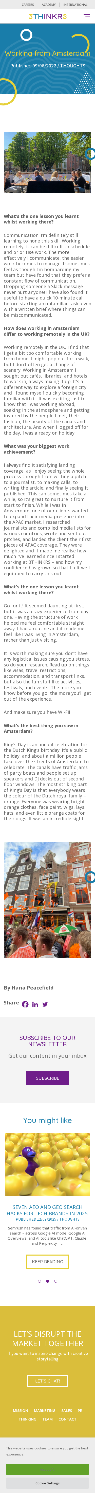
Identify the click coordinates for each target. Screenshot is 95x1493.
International (75, 5)
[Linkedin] (35, 1004)
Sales (66, 1410)
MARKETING (44, 1410)
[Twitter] (45, 1004)
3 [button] (55, 1281)
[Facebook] (25, 1004)
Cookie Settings (47, 1483)
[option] (47, 1201)
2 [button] (47, 1281)
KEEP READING (47, 1261)
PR (80, 1410)
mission (20, 1410)
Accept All (47, 1469)
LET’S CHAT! (47, 1381)
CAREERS (28, 5)
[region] (47, 1465)
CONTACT (68, 1419)
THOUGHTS (72, 65)
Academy (49, 5)
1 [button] (39, 1281)
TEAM (47, 1419)
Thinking (27, 1419)
